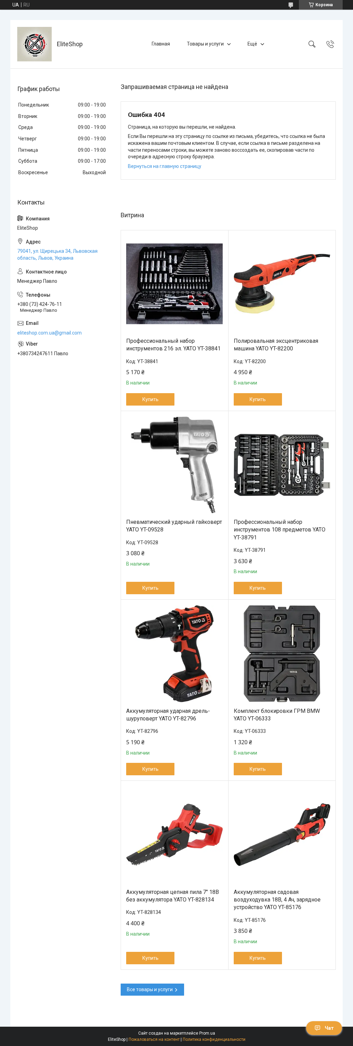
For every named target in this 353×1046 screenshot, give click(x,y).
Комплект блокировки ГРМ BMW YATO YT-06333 (277, 715)
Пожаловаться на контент (154, 1039)
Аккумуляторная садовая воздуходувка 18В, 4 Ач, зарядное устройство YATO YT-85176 (277, 900)
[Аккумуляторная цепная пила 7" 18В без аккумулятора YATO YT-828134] (174, 834)
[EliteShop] (34, 44)
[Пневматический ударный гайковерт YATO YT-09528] (174, 465)
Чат (329, 1028)
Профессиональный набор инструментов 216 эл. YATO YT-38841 (173, 345)
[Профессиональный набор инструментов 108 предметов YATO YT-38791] (282, 465)
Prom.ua (207, 1033)
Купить (150, 399)
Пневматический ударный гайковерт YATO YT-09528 (174, 526)
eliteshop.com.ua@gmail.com (49, 333)
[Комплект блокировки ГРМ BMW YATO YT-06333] (282, 653)
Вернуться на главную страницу (164, 166)
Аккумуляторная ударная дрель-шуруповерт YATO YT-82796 (168, 715)
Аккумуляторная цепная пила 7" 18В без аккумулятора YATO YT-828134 (172, 896)
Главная (161, 44)
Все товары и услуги (150, 989)
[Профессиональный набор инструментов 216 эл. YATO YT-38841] (174, 284)
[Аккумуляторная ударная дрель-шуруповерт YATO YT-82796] (174, 653)
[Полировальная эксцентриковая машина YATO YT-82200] (282, 284)
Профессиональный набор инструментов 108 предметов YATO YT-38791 (279, 530)
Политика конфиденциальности (214, 1039)
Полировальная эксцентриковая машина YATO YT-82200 (276, 345)
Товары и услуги (205, 44)
